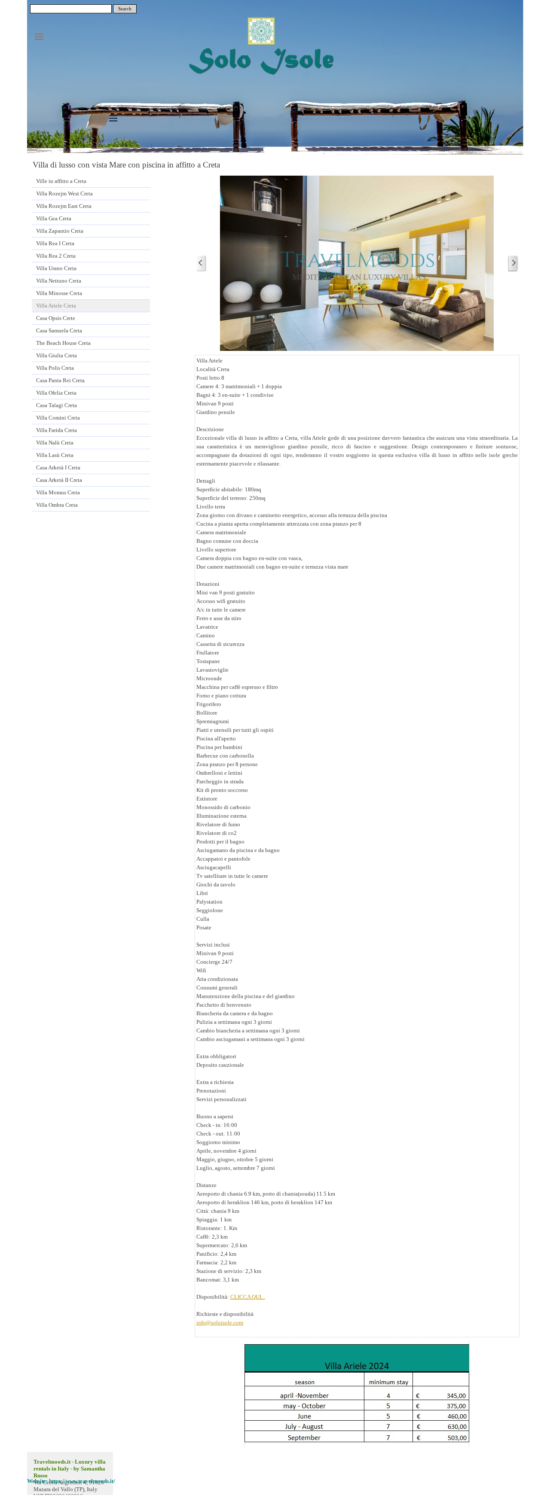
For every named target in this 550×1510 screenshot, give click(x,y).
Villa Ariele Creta (56, 305)
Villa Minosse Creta (59, 293)
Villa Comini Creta (58, 417)
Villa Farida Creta (56, 430)
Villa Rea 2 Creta (56, 256)
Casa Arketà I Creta (58, 467)
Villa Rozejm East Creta (64, 206)
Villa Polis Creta (55, 368)
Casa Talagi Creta (56, 405)
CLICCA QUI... (247, 1297)
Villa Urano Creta (56, 268)
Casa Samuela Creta (59, 330)
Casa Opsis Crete (55, 318)
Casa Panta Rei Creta (60, 380)
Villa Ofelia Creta (56, 393)
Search (124, 8)
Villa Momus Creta (58, 492)
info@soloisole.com (219, 1322)
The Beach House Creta (63, 343)
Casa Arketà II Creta (59, 480)
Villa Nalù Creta (54, 442)
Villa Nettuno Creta (58, 280)
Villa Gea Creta (53, 218)
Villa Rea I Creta (55, 243)
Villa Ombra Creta (57, 505)
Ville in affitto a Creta (61, 181)
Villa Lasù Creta (54, 455)
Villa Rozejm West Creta (64, 193)
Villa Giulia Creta (56, 355)
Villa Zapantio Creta (59, 231)
